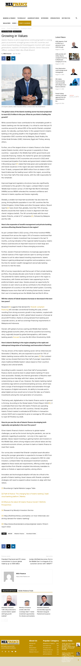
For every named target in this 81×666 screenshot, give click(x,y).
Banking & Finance (9, 18)
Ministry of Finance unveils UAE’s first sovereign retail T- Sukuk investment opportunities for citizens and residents (27, 612)
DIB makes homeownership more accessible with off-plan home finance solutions (60, 82)
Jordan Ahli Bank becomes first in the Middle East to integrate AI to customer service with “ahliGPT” (41, 561)
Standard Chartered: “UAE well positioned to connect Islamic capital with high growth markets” (8, 612)
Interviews (44, 18)
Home (3, 28)
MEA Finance (7, 53)
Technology (21, 18)
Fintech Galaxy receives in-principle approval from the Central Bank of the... (60, 97)
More (14, 23)
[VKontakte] (12, 652)
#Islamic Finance (19, 533)
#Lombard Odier (31, 533)
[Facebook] (3, 58)
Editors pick (66, 18)
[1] (17, 164)
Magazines (6, 23)
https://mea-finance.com (23, 576)
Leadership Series (33, 18)
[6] (50, 403)
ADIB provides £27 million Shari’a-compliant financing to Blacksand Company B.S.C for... (61, 57)
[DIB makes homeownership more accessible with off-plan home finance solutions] (74, 82)
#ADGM (10, 533)
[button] (76, 18)
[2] (8, 208)
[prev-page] (2, 620)
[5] (40, 356)
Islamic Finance (17, 31)
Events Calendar (24, 23)
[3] (32, 216)
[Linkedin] (13, 58)
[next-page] (6, 620)
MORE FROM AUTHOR (25, 591)
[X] (8, 58)
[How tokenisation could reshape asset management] (74, 71)
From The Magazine (13, 28)
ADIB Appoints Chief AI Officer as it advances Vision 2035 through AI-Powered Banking (68, 646)
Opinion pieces (55, 18)
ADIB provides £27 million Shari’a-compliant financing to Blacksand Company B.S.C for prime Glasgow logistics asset (68, 657)
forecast (16, 337)
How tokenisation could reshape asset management (61, 70)
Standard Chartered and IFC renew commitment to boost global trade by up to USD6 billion (13, 561)
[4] (10, 307)
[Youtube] (15, 652)
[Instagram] (5, 652)
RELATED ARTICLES (9, 591)
